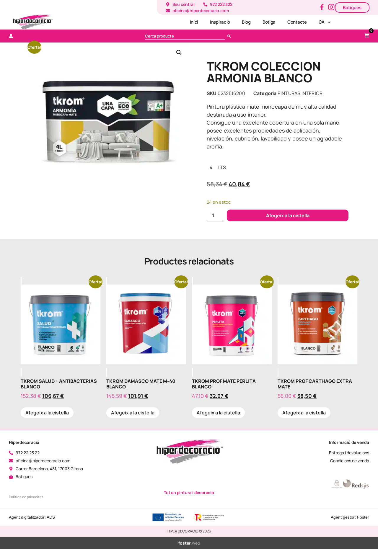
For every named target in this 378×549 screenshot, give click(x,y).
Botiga (269, 22)
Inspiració (220, 22)
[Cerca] (230, 36)
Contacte (297, 22)
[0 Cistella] (366, 35)
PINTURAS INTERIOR (300, 93)
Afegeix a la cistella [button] (47, 412)
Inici (194, 22)
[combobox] (185, 36)
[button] (179, 52)
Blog (246, 22)
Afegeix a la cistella (287, 215)
